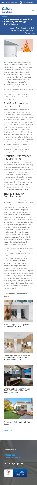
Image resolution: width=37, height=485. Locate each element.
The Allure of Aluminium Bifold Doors (17, 423)
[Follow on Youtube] (21, 463)
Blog (17, 28)
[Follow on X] (9, 463)
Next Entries (8, 430)
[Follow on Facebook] (5, 463)
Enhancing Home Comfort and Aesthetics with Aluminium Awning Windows (17, 391)
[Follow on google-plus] (13, 463)
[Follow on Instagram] (17, 463)
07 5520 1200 (28, 3)
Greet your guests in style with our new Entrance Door (17, 325)
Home (11, 28)
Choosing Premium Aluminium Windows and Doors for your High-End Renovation (17, 357)
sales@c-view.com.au (12, 3)
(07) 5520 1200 (9, 455)
